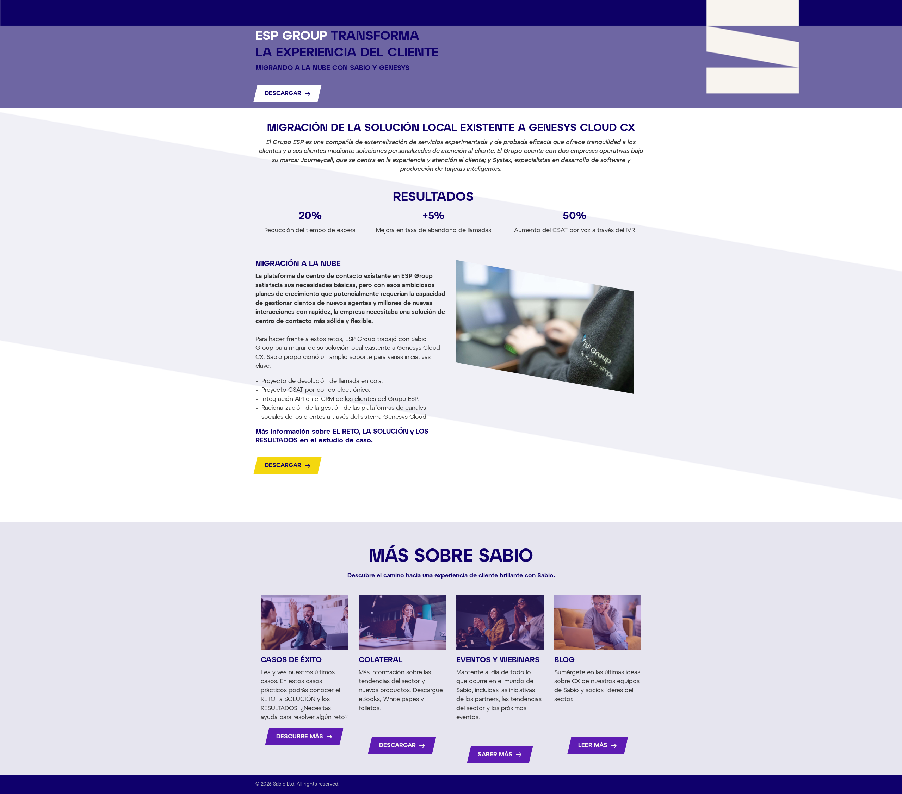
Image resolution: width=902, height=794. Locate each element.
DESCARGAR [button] (284, 93)
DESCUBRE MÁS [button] (300, 736)
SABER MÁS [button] (496, 754)
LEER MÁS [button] (593, 745)
